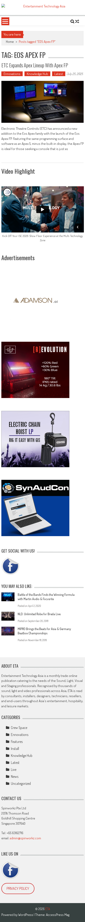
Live (13, 769)
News (14, 776)
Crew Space (19, 727)
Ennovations (12, 74)
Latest (58, 74)
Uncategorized (21, 783)
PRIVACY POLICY (18, 888)
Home (10, 41)
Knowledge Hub (37, 74)
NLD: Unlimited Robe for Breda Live (39, 614)
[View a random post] (77, 21)
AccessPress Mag (57, 915)
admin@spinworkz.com (25, 838)
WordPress (26, 915)
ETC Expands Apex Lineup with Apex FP (34, 65)
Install (15, 748)
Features (17, 741)
